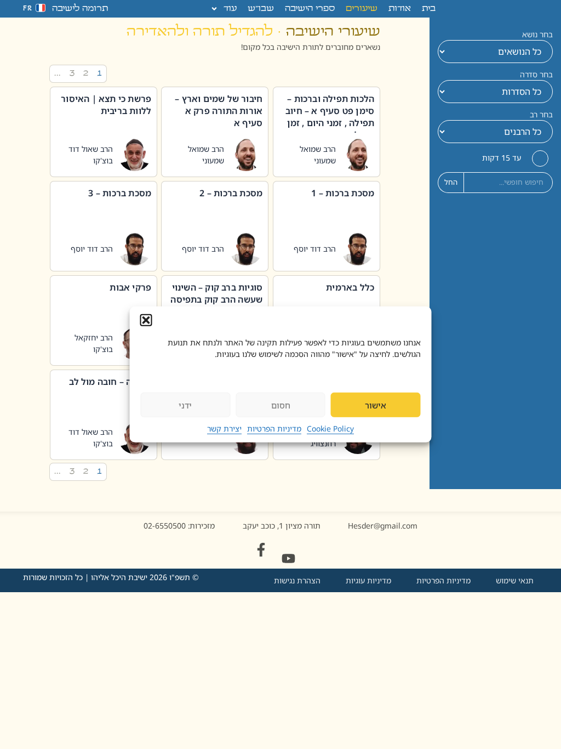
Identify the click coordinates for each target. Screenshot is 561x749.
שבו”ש (261, 9)
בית (429, 9)
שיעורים (361, 9)
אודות (399, 9)
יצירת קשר (224, 428)
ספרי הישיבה (310, 9)
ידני (185, 405)
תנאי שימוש (515, 580)
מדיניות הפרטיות (274, 428)
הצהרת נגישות (297, 580)
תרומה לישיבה (80, 9)
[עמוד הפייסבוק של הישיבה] (261, 550)
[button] (146, 320)
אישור (375, 405)
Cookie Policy (330, 428)
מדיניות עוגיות (368, 580)
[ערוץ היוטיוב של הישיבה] (288, 558)
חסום (280, 405)
